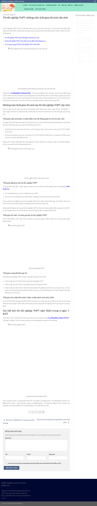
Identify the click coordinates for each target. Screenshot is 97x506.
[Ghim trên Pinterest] (39, 412)
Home (25, 5)
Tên (6, 454)
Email (29, 454)
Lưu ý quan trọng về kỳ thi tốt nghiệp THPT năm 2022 (22, 44)
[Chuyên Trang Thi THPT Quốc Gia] (10, 7)
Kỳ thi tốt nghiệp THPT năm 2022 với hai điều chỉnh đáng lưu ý (25, 41)
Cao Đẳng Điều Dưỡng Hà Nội (20, 93)
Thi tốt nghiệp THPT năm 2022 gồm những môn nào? (22, 37)
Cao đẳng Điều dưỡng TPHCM (58, 318)
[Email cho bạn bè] (36, 412)
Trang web (52, 454)
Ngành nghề (29, 9)
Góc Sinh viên (40, 9)
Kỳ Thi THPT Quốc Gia (36, 5)
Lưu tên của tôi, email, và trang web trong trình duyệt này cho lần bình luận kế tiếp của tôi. (34, 463)
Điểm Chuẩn (78, 5)
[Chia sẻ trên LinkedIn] (43, 412)
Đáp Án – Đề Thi (67, 5)
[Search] (95, 1)
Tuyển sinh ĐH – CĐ (53, 5)
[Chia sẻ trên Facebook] (29, 412)
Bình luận (8, 438)
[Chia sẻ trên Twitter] (33, 412)
